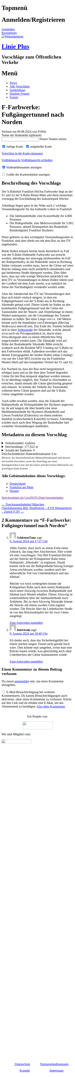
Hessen (14, 491)
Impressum (56, 1070)
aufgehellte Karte (40, 146)
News (13, 83)
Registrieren (9, 33)
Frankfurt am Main (21, 487)
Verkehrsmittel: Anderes (20, 443)
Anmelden (8, 29)
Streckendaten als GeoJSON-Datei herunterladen (32, 497)
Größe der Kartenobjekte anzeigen (28, 174)
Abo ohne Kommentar (51, 706)
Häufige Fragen (19, 93)
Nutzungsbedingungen (54, 1064)
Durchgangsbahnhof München (23, 504)
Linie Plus (15, 46)
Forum (14, 97)
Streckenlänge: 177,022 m (21, 446)
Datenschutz (22, 1064)
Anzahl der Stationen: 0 (20, 450)
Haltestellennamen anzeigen (24, 167)
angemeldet (21, 681)
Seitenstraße (25, 329)
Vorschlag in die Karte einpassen (22, 153)
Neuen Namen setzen (52, 139)
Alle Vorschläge (20, 86)
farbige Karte (14, 146)
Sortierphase (17, 90)
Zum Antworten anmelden (26, 622)
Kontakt (25, 1070)
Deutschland (17, 483)
